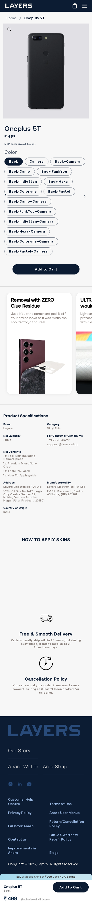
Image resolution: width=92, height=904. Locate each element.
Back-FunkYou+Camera (30, 211)
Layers (43, 864)
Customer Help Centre (20, 801)
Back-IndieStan (23, 181)
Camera (36, 161)
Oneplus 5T (34, 18)
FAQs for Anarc (20, 826)
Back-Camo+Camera (28, 201)
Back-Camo (19, 171)
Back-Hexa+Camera (27, 231)
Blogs (53, 853)
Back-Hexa (58, 181)
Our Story (19, 750)
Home (11, 18)
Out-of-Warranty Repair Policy (63, 837)
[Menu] (84, 6)
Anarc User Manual (65, 813)
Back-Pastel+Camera (28, 251)
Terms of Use (60, 804)
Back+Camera (67, 161)
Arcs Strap (55, 766)
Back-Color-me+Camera (31, 241)
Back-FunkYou (54, 171)
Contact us (17, 839)
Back (13, 161)
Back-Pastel (59, 191)
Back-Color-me (23, 191)
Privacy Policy (19, 813)
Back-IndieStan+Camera (31, 221)
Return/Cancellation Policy (66, 823)
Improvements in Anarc (22, 850)
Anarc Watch (23, 766)
